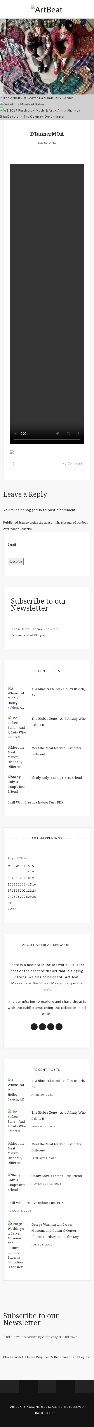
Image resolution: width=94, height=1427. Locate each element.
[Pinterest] (65, 1386)
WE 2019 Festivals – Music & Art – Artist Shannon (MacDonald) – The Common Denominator (47, 89)
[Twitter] (28, 1386)
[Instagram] (47, 1386)
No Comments (73, 463)
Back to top (45, 1413)
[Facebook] (9, 1386)
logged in (34, 510)
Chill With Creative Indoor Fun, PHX (35, 802)
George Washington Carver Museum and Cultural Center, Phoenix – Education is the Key (55, 1230)
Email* (13, 544)
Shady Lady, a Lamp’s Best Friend (56, 777)
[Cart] (84, 1386)
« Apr (12, 909)
